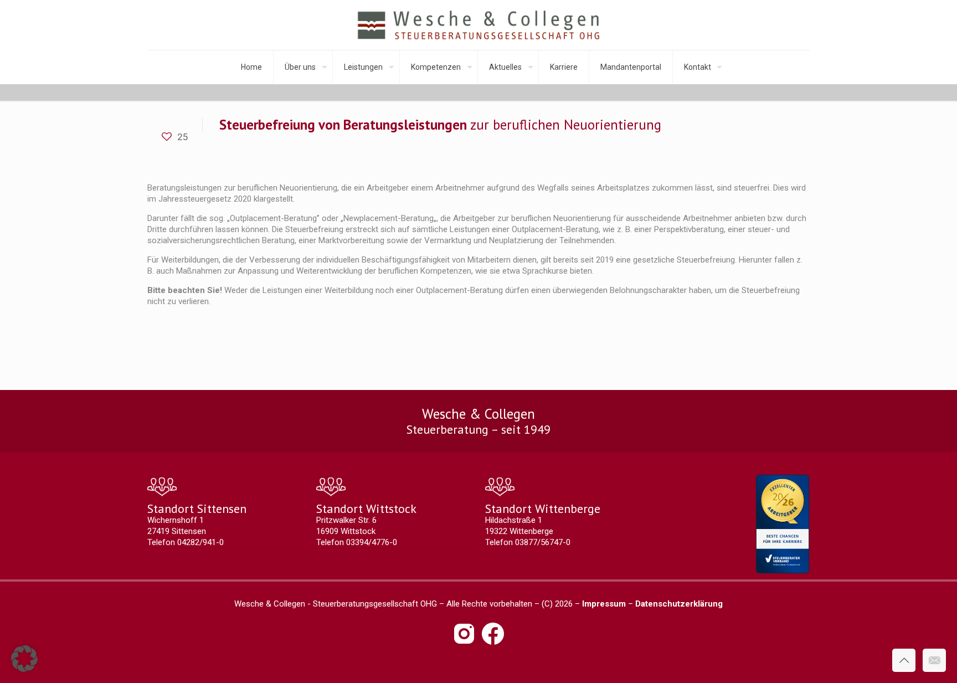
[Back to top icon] (903, 660)
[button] (24, 658)
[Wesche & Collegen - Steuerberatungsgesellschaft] (479, 25)
